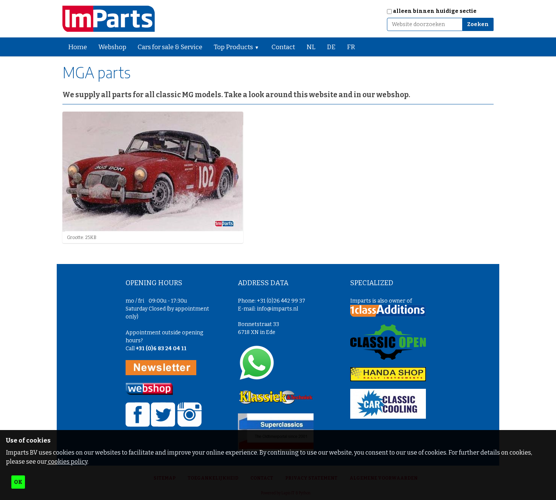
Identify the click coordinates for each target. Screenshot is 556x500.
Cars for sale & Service (170, 47)
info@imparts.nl (277, 309)
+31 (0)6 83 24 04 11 (161, 348)
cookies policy (67, 461)
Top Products (233, 47)
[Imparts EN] (108, 19)
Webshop (112, 47)
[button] (260, 46)
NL (310, 47)
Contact (283, 47)
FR (351, 47)
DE (331, 47)
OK (18, 482)
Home (77, 47)
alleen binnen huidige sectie (435, 11)
